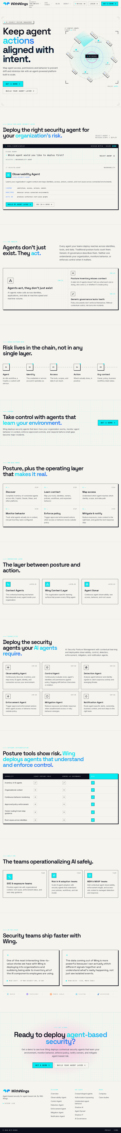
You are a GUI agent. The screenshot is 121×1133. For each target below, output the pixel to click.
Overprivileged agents (84, 1094)
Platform (35, 4)
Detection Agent (57, 1105)
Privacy (108, 1130)
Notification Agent (58, 1116)
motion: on (81, 4)
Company (102, 1094)
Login (92, 4)
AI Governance (80, 1119)
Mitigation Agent (57, 1112)
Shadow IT (79, 1115)
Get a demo (108, 4)
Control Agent (56, 1101)
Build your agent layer (19, 91)
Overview (54, 1094)
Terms (116, 1130)
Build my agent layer (18, 204)
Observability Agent (58, 1097)
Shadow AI (79, 1107)
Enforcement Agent (58, 1109)
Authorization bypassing (84, 1097)
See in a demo (43, 204)
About (66, 4)
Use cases (47, 4)
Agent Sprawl (80, 1111)
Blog (58, 4)
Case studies (104, 1097)
